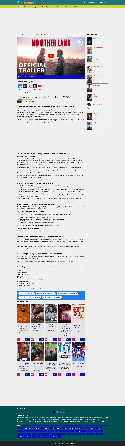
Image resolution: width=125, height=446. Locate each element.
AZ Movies (31, 428)
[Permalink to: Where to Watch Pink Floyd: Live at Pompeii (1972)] (23, 313)
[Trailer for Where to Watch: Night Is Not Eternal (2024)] (73, 374)
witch (59, 436)
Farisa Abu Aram (31, 288)
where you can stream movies (41, 417)
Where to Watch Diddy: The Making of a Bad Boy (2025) (23, 365)
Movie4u (41, 434)
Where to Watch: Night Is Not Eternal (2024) (78, 364)
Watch (27, 340)
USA (40, 330)
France (23, 332)
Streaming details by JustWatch (23, 92)
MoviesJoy (47, 434)
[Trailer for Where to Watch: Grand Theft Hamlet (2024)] (32, 374)
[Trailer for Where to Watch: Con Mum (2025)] (45, 339)
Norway (25, 280)
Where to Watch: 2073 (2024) (51, 364)
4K (18, 428)
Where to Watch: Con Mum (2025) (51, 325)
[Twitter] (54, 412)
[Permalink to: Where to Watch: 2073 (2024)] (51, 351)
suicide (47, 436)
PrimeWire (70, 434)
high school (58, 431)
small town (99, 434)
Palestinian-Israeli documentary (52, 297)
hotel (64, 431)
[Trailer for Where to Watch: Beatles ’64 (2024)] (59, 374)
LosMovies (20, 434)
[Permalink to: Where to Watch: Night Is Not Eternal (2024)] (78, 351)
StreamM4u (40, 436)
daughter (71, 428)
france (25, 431)
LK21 (95, 431)
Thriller (51, 368)
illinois (84, 431)
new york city (56, 434)
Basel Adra (23, 288)
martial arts (27, 434)
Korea (65, 337)
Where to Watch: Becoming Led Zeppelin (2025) (78, 325)
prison (76, 434)
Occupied (29, 280)
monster (34, 434)
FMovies (20, 431)
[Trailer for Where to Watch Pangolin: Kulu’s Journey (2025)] (32, 339)
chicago (64, 428)
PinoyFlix (63, 434)
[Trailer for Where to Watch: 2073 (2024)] (45, 374)
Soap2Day (20, 436)
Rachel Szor (26, 287)
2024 (22, 276)
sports (34, 436)
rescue (88, 434)
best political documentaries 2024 (68, 293)
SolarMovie (27, 436)
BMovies (51, 428)
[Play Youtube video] (51, 56)
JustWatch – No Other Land (52, 225)
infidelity (90, 431)
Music (26, 330)
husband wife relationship (74, 431)
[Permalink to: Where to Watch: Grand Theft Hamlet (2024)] (37, 351)
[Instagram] (61, 412)
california (58, 428)
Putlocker (82, 434)
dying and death (78, 428)
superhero (53, 436)
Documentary (25, 274)
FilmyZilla (93, 428)
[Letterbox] (64, 412)
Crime (48, 329)
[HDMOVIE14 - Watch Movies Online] (25, 2)
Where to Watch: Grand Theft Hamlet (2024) (37, 364)
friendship (31, 431)
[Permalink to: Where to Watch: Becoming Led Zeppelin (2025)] (78, 312)
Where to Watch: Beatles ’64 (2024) (64, 364)
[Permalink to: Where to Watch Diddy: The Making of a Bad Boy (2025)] (23, 351)
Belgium (19, 332)
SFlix (93, 434)
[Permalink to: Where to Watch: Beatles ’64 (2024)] (64, 351)
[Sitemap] (71, 412)
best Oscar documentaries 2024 (46, 293)
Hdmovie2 (50, 431)
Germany (27, 332)
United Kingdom (51, 330)
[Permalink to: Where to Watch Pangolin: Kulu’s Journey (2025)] (37, 313)
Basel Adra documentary (27, 293)
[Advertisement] (62, 21)
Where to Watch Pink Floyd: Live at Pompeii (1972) (23, 326)
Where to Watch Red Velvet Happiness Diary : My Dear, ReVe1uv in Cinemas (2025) (64, 329)
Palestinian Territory (38, 280)
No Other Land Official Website (60, 231)
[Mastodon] (57, 412)
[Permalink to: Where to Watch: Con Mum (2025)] (51, 313)
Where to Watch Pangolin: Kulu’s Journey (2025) (37, 326)
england (87, 428)
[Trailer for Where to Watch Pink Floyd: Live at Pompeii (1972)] (18, 339)
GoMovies (43, 431)
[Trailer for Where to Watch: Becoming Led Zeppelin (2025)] (73, 339)
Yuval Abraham (41, 288)
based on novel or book (41, 428)
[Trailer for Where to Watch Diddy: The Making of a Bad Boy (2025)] (18, 374)
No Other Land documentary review (30, 297)
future (37, 431)
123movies (24, 428)
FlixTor (99, 428)
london (101, 431)
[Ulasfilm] (67, 412)
